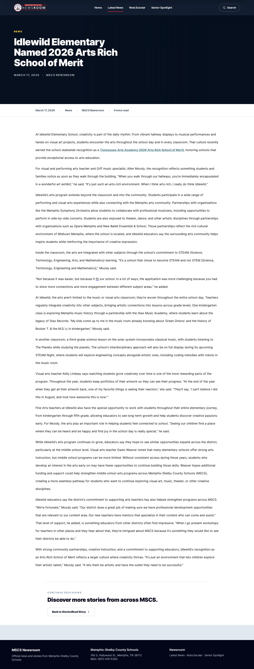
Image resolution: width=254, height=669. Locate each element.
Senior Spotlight (161, 7)
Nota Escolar (137, 7)
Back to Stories (69, 611)
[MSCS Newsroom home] (30, 7)
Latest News (115, 7)
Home (98, 7)
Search (231, 7)
